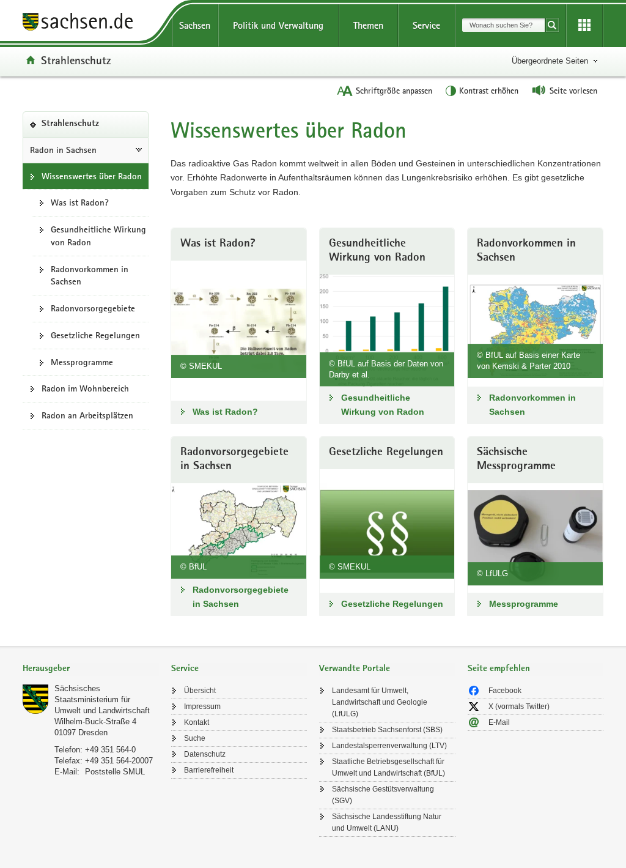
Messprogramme (82, 362)
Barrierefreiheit (209, 770)
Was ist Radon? (80, 202)
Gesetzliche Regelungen (95, 335)
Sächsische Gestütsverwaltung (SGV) (383, 795)
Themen (368, 25)
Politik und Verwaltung (278, 25)
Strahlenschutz (76, 60)
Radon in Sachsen (63, 149)
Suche (194, 738)
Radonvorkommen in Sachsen (89, 275)
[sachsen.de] (91, 23)
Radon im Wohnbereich (85, 388)
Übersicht (200, 690)
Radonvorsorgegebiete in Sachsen (241, 597)
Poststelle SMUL (115, 771)
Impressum (202, 706)
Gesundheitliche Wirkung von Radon (98, 236)
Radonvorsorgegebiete (93, 308)
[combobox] (503, 25)
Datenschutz (205, 754)
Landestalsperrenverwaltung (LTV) (389, 745)
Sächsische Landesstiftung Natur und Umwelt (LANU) (386, 822)
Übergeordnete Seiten (550, 60)
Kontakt (196, 722)
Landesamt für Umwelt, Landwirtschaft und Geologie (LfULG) (379, 702)
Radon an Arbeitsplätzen (87, 415)
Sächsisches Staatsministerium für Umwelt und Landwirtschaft (102, 699)
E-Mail (499, 722)
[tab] (91, 669)
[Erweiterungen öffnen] (584, 25)
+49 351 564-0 (110, 749)
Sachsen (194, 25)
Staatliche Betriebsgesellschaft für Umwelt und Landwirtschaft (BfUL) (388, 767)
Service (426, 25)
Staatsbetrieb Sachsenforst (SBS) (387, 729)
